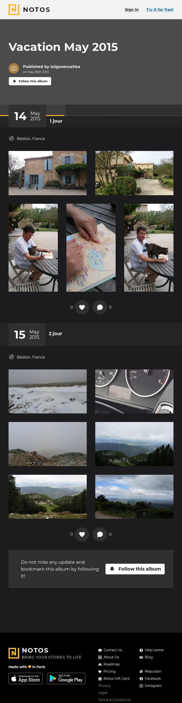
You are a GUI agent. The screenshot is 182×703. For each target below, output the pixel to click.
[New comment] (100, 307)
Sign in (132, 9)
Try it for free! (159, 9)
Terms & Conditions (114, 700)
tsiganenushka (65, 66)
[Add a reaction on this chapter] (82, 307)
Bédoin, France (31, 138)
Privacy (104, 686)
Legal (102, 693)
